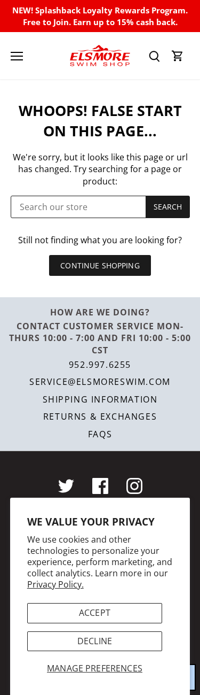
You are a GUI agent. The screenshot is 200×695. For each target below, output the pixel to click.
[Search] (154, 56)
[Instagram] (134, 486)
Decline (94, 641)
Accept (94, 613)
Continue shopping (99, 265)
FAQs (100, 434)
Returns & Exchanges (100, 416)
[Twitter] (66, 486)
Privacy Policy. (55, 584)
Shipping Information (100, 399)
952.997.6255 (100, 364)
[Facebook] (100, 486)
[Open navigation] (17, 56)
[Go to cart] (177, 56)
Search (168, 207)
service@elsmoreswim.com (100, 382)
